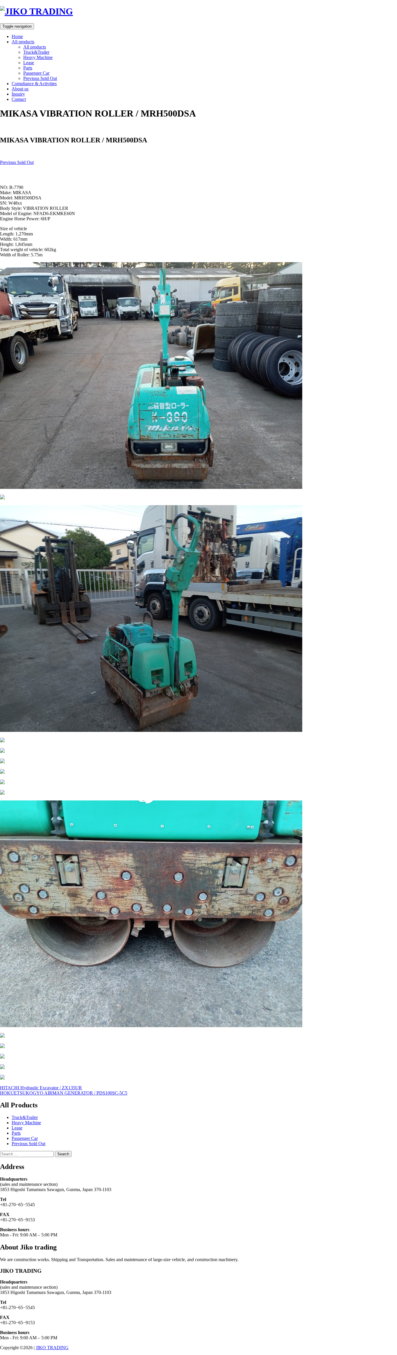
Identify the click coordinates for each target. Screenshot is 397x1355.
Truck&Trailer (36, 52)
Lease (28, 62)
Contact (19, 99)
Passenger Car (36, 73)
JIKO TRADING (52, 1347)
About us (20, 88)
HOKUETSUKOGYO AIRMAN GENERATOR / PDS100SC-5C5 (63, 1093)
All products (23, 41)
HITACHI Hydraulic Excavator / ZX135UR (41, 1087)
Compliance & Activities (34, 83)
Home (17, 36)
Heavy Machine (38, 57)
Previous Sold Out (40, 78)
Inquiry (18, 94)
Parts (27, 67)
